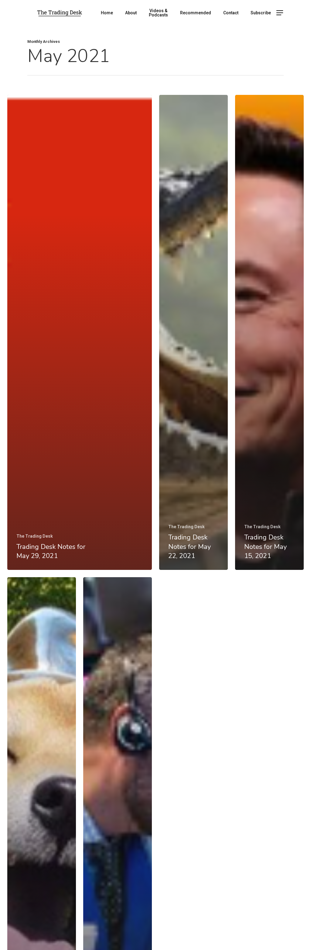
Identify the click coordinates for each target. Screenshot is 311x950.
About (131, 13)
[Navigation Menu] (280, 13)
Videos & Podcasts (158, 13)
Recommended (195, 13)
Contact (230, 13)
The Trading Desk (34, 536)
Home (107, 13)
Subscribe (261, 13)
